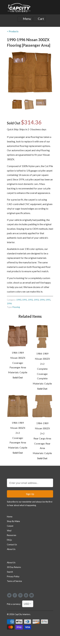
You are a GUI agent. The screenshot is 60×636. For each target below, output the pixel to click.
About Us (11, 549)
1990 (18, 300)
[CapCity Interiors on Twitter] (9, 595)
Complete (42, 368)
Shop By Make (13, 521)
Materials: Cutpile (17, 372)
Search (10, 572)
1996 (9, 303)
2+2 (42, 363)
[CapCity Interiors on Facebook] (15, 595)
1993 (36, 300)
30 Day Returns (14, 567)
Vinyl (9, 530)
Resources (11, 535)
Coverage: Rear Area (42, 445)
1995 (48, 300)
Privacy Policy (13, 576)
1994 (42, 300)
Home (9, 516)
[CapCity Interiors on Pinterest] (21, 595)
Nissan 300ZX (17, 357)
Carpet (10, 526)
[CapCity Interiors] (19, 8)
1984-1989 (18, 352)
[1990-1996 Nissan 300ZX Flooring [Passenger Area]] (30, 72)
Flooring (16, 307)
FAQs (9, 540)
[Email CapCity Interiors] (32, 595)
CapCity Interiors (22, 614)
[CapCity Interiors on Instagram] (26, 595)
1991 (24, 300)
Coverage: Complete (42, 376)
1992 (30, 300)
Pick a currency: (14, 604)
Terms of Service (14, 581)
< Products (12, 31)
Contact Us (12, 544)
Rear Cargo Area (42, 438)
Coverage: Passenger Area (18, 365)
